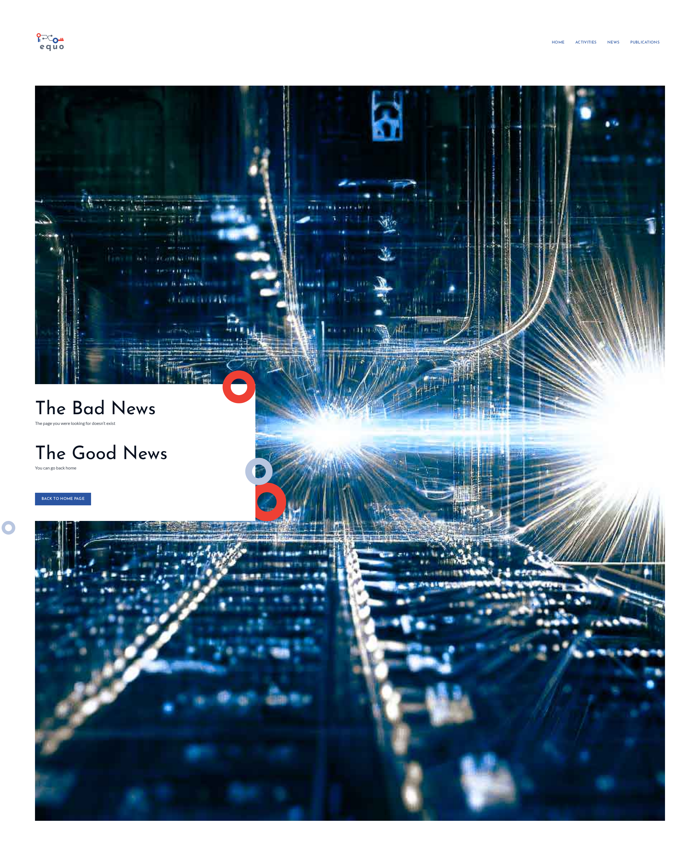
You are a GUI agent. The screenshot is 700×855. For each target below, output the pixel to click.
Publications (645, 43)
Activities (585, 43)
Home (558, 43)
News (613, 43)
